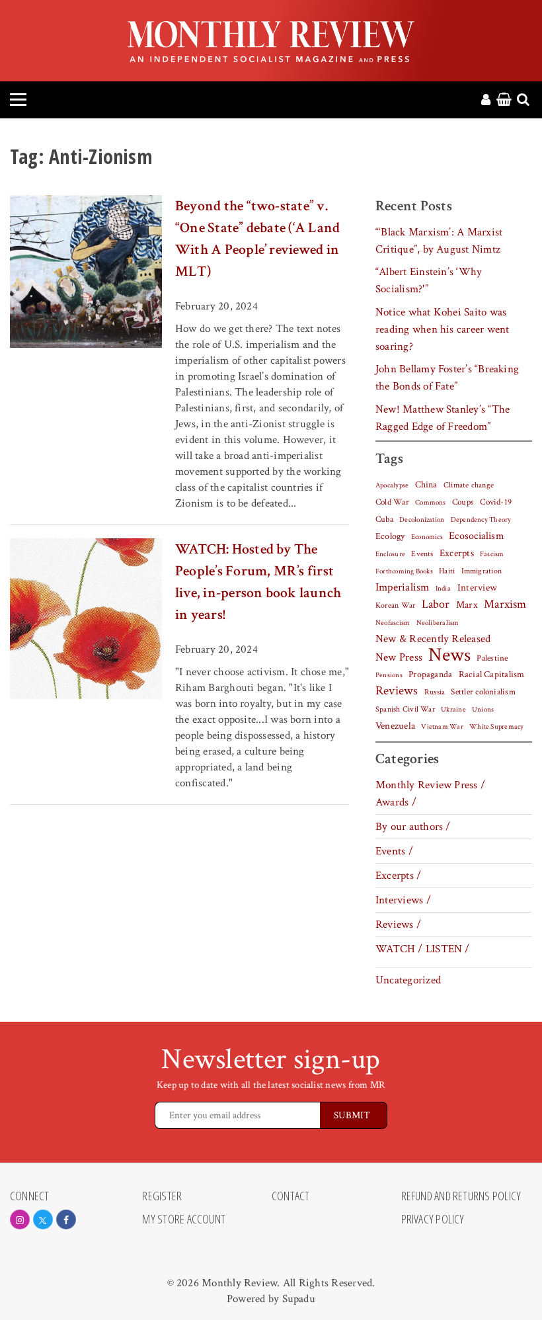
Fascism (492, 554)
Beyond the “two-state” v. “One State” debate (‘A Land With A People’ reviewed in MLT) (257, 238)
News (449, 655)
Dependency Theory (481, 519)
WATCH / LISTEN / (422, 949)
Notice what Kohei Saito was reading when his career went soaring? (442, 329)
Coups (463, 502)
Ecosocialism (476, 535)
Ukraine (453, 709)
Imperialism (402, 587)
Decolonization (421, 519)
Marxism (505, 604)
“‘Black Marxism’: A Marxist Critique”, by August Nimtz (438, 241)
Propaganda (430, 675)
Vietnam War (442, 726)
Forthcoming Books (404, 571)
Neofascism (392, 623)
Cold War (392, 502)
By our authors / (413, 826)
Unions (483, 709)
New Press (398, 657)
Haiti (447, 570)
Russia (434, 692)
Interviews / (403, 900)
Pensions (389, 675)
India (443, 588)
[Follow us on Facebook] (66, 1219)
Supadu (298, 1299)
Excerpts (457, 553)
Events (422, 553)
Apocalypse (391, 485)
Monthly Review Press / (430, 785)
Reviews (396, 691)
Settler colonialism (483, 692)
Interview (477, 587)
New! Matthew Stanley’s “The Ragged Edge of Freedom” (442, 418)
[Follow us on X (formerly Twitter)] (43, 1219)
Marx (467, 604)
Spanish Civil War (405, 709)
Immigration (481, 571)
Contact (291, 1196)
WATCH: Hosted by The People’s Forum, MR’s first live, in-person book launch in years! (258, 582)
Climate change (469, 484)
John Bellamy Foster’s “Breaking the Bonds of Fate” (447, 377)
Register (162, 1196)
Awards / (395, 802)
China (426, 485)
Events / (394, 851)
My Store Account (183, 1219)
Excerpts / (398, 875)
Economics (427, 537)
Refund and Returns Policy (461, 1196)
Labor (436, 604)
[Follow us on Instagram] (20, 1219)
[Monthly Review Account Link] (486, 100)
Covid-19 (496, 502)
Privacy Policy (433, 1219)
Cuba (384, 519)
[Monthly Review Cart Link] (504, 100)
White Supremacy (496, 726)
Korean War (395, 605)
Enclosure (390, 554)
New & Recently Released (432, 639)
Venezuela (395, 726)
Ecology (390, 536)
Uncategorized (408, 980)
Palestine (492, 658)
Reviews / (398, 924)
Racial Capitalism (492, 675)
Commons (430, 502)
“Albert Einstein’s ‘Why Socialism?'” (428, 280)
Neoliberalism (437, 623)
